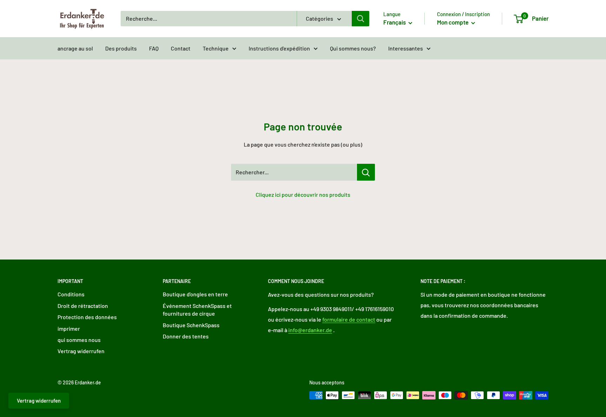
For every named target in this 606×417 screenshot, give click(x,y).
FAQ (154, 48)
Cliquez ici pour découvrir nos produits (303, 194)
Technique (216, 48)
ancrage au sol (75, 48)
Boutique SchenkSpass (191, 325)
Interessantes (405, 48)
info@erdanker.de (310, 330)
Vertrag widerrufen (81, 351)
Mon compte (453, 22)
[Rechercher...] (366, 172)
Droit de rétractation (83, 305)
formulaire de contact (348, 319)
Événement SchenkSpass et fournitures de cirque (197, 309)
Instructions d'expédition (279, 48)
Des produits (121, 48)
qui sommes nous (79, 339)
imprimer (69, 328)
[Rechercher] (360, 18)
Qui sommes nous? (353, 48)
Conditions (71, 294)
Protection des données (87, 317)
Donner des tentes (186, 336)
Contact (180, 48)
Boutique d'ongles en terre (195, 294)
